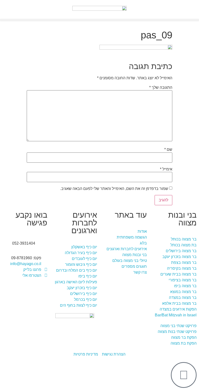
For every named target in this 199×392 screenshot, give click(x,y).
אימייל (166, 169)
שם (168, 149)
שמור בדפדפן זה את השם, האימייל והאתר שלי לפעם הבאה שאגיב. (114, 189)
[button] (99, 20)
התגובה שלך (160, 87)
